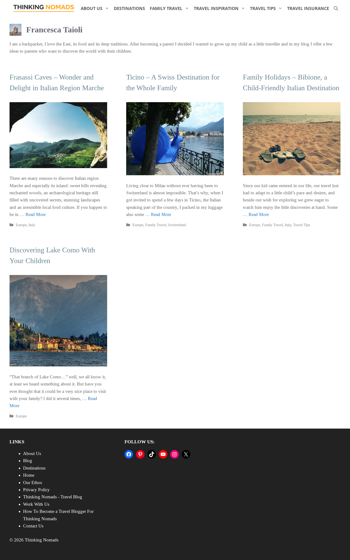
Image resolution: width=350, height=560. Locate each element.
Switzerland (177, 225)
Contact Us (33, 525)
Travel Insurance (308, 8)
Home (28, 475)
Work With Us (36, 504)
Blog (27, 460)
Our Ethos (32, 482)
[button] (335, 8)
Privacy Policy (36, 489)
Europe (21, 225)
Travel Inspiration (216, 8)
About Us (91, 8)
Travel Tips (263, 8)
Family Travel (166, 8)
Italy (32, 225)
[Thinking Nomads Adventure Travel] (44, 8)
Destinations (129, 8)
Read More (35, 214)
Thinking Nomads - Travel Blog (52, 496)
